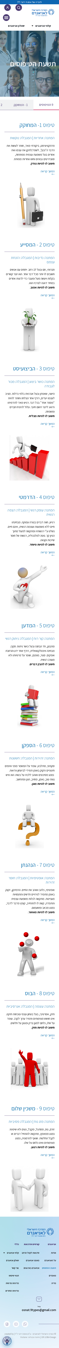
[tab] (46, 105)
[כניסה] (7, 7)
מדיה (53, 1283)
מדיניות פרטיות (12, 1283)
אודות (53, 1252)
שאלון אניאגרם (16, 26)
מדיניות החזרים (12, 1290)
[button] (6, 17)
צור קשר (15, 1267)
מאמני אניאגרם (32, 1260)
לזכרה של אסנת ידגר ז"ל (29, 2)
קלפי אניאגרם (43, 26)
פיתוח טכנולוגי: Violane (30, 1337)
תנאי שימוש (14, 1275)
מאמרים (52, 1275)
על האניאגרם (50, 1260)
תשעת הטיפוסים (49, 1267)
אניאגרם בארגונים (31, 1267)
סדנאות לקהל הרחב (30, 1252)
